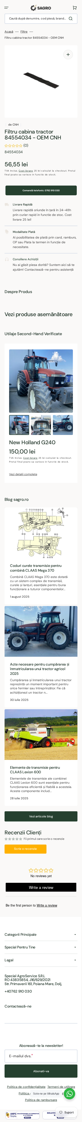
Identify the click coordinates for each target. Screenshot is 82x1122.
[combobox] (39, 19)
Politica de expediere (32, 1098)
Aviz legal (55, 1098)
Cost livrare (26, 170)
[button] (6, 8)
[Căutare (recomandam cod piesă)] (68, 19)
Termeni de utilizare (59, 1091)
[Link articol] (39, 566)
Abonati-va (39, 1075)
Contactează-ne (18, 1010)
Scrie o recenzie (25, 853)
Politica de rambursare (39, 1104)
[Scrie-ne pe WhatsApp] (66, 1093)
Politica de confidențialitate (24, 1091)
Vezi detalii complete (23, 486)
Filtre (24, 31)
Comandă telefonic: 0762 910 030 (39, 192)
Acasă (9, 31)
